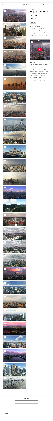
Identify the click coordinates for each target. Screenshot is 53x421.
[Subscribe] (36, 401)
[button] (2, 4)
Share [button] (32, 86)
